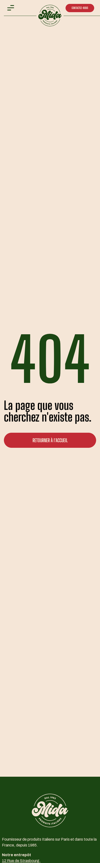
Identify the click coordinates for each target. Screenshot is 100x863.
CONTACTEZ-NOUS (80, 8)
